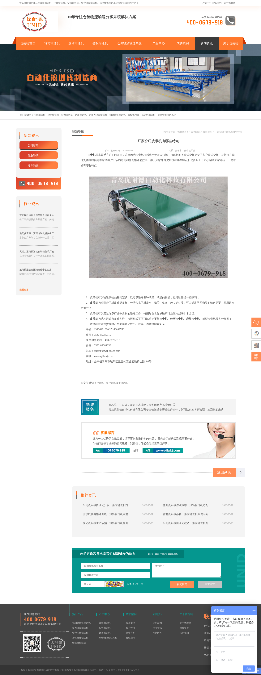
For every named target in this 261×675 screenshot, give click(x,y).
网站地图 (217, 3)
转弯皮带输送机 (80, 632)
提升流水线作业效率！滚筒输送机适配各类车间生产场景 (196, 505)
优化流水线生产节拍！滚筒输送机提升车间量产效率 (113, 523)
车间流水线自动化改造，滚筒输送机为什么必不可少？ (195, 523)
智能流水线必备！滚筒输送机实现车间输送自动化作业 (195, 514)
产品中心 (207, 3)
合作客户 (130, 632)
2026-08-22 (147, 505)
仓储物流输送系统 (129, 43)
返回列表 (224, 472)
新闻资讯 (207, 43)
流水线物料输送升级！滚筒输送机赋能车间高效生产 (113, 514)
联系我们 (184, 632)
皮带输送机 (76, 43)
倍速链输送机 (148, 115)
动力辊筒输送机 (117, 115)
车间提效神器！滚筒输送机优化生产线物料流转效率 (45, 215)
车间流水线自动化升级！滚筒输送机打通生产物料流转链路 (117, 505)
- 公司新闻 (31, 145)
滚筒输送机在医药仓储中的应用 (35, 269)
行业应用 (130, 637)
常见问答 (157, 632)
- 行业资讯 (31, 155)
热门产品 (77, 614)
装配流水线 (133, 115)
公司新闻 (207, 132)
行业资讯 (157, 628)
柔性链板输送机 (80, 637)
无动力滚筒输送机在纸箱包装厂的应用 (38, 251)
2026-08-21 (147, 514)
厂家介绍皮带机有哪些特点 (228, 132)
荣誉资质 (184, 628)
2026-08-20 (147, 523)
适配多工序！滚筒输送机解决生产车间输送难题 (43, 233)
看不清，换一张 (135, 584)
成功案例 (183, 43)
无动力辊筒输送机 (98, 115)
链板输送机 (100, 43)
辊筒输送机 (52, 43)
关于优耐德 (229, 3)
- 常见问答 (31, 165)
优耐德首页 (28, 43)
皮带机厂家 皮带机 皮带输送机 (112, 383)
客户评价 (130, 628)
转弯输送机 (67, 115)
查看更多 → (25, 289)
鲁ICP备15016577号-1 (128, 670)
